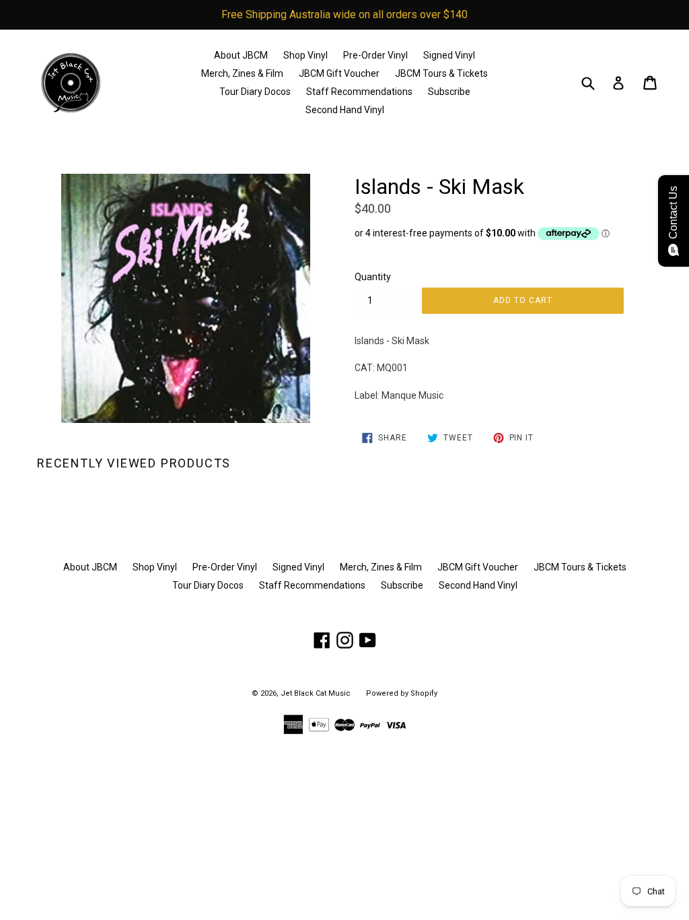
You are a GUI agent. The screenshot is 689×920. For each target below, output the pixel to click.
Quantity (373, 276)
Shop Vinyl (305, 55)
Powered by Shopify (401, 693)
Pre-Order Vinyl (375, 55)
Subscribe (449, 91)
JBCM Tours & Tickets (441, 73)
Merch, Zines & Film (242, 73)
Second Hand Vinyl (344, 109)
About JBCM (241, 55)
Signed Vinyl (449, 55)
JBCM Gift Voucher (339, 73)
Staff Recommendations (359, 91)
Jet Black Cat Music (316, 693)
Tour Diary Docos (255, 91)
